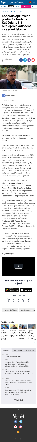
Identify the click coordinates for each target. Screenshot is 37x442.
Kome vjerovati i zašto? (12, 357)
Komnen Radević (11, 95)
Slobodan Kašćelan (10, 310)
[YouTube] (18, 300)
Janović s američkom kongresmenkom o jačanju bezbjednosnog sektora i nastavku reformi (19, 383)
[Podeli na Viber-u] (29, 60)
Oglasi (21, 2)
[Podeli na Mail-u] (33, 60)
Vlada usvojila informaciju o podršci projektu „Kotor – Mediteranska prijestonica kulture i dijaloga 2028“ (17, 364)
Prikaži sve (18, 400)
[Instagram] (23, 300)
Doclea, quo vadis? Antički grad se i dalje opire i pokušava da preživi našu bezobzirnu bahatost (18, 392)
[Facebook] (8, 300)
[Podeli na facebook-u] (21, 60)
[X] (13, 300)
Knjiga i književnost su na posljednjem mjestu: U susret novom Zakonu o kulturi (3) (19, 373)
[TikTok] (28, 300)
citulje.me (14, 2)
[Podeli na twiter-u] (25, 60)
